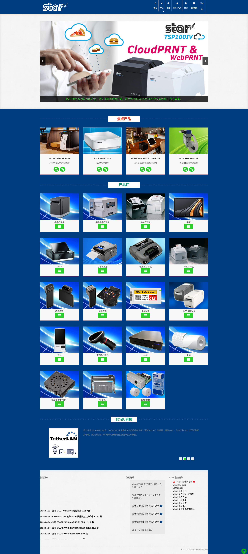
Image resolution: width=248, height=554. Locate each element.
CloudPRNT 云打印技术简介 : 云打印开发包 (146, 485)
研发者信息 (178, 488)
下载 (168, 8)
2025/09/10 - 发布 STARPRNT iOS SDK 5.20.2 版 (62, 530)
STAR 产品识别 (180, 500)
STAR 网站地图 (180, 506)
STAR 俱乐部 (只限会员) (184, 509)
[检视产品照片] (56, 169)
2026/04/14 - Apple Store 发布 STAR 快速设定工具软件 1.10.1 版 (71, 507)
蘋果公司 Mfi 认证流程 (142, 530)
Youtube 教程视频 (184, 482)
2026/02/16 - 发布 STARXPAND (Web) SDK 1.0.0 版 (64, 525)
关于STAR (177, 8)
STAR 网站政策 (180, 503)
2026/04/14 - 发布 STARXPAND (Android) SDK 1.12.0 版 (67, 513)
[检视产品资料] (62, 169)
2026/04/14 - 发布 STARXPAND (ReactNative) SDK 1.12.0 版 (69, 519)
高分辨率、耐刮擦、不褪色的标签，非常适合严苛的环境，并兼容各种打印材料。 (124, 99)
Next (205, 61)
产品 (161, 8)
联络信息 (194, 8)
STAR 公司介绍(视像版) (183, 494)
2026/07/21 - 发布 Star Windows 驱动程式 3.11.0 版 (65, 502)
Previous (42, 61)
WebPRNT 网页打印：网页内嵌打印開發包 (146, 496)
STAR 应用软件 (180, 491)
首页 (155, 8)
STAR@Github (179, 485)
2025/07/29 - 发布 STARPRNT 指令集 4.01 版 (60, 536)
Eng (202, 3)
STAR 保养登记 (180, 497)
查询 (186, 8)
